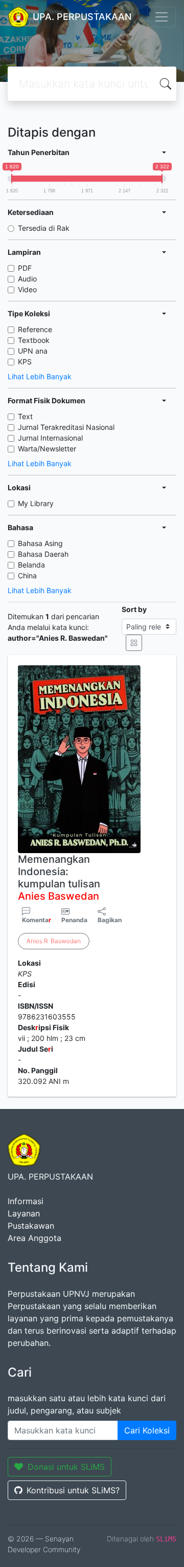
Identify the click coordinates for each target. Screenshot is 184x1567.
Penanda (74, 920)
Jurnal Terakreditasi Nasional (66, 427)
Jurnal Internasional (50, 437)
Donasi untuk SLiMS (66, 1467)
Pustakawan (31, 1226)
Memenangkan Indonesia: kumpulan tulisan (59, 877)
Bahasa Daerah (43, 554)
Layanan (24, 1213)
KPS (25, 361)
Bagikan (110, 920)
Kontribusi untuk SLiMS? (73, 1490)
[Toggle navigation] (161, 17)
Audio (27, 278)
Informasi (25, 1201)
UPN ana (33, 350)
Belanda (31, 564)
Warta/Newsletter (47, 448)
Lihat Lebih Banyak (40, 376)
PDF (25, 268)
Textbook (34, 340)
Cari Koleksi (147, 1430)
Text (25, 416)
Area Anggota (34, 1238)
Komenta (36, 920)
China (27, 575)
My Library (36, 503)
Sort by (134, 609)
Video (27, 289)
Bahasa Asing (40, 543)
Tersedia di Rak (44, 228)
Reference (35, 329)
